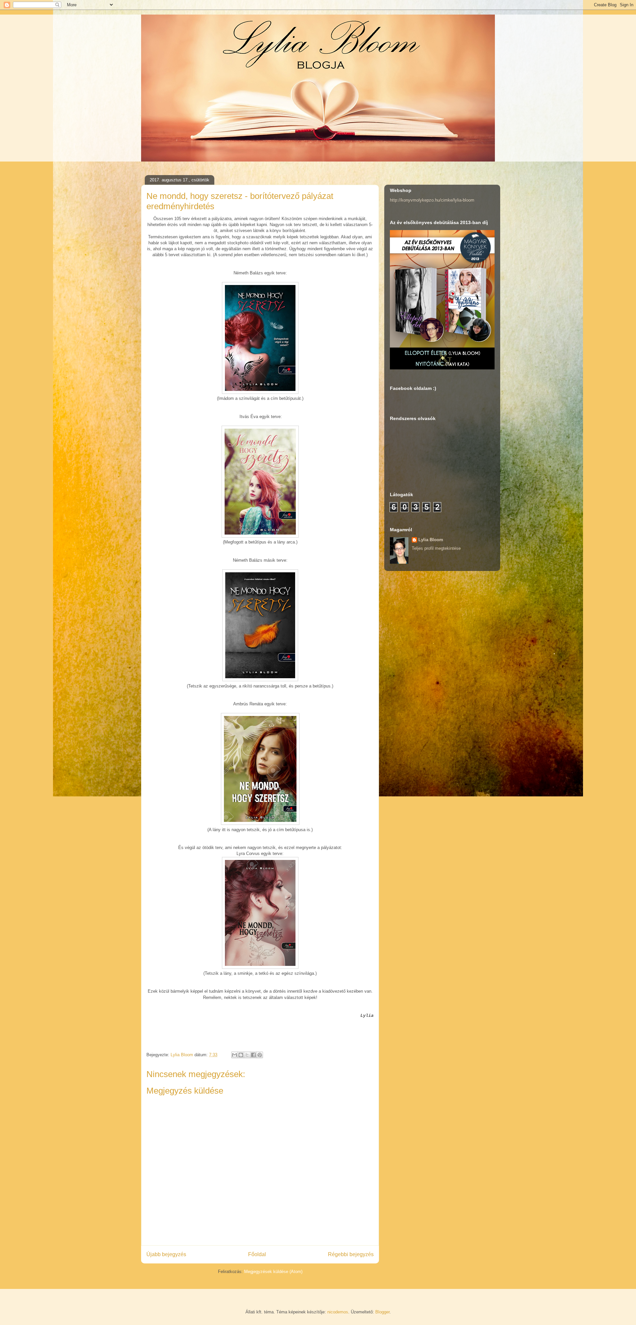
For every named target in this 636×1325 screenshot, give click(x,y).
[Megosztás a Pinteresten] (259, 1055)
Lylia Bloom (430, 539)
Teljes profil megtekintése (436, 548)
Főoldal (257, 1254)
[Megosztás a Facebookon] (253, 1055)
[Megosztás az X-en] (247, 1055)
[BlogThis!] (241, 1055)
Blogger (382, 1311)
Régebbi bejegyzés (351, 1254)
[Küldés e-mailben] (234, 1055)
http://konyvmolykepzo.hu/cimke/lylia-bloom (432, 200)
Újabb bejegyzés (166, 1254)
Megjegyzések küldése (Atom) (273, 1271)
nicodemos (337, 1311)
